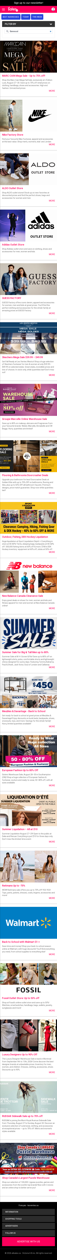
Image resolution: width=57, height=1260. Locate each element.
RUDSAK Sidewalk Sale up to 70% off (22, 1116)
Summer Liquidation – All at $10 (19, 829)
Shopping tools (13, 1219)
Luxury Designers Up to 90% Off (19, 1054)
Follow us (10, 1233)
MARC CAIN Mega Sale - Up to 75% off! (23, 75)
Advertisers (11, 1226)
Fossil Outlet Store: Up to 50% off (20, 998)
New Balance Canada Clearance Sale (22, 595)
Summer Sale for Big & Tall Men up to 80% (25, 652)
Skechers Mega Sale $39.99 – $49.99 (22, 357)
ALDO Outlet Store (12, 188)
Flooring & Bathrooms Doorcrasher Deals (25, 475)
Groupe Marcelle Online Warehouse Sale (24, 419)
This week (37, 17)
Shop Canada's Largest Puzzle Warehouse (26, 1177)
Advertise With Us (28, 1241)
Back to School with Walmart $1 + (21, 941)
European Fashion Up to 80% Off (20, 770)
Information (11, 1212)
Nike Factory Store (12, 134)
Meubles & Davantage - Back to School (23, 711)
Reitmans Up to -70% (13, 885)
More (52, 91)
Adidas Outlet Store (13, 244)
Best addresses (11, 17)
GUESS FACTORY (11, 298)
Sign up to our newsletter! (28, 2)
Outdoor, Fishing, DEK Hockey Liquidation (25, 536)
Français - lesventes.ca (28, 1205)
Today (26, 17)
